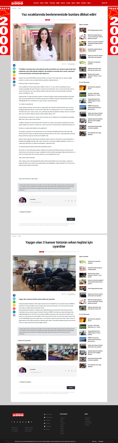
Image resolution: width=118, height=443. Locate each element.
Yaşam (73, 3)
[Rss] (26, 422)
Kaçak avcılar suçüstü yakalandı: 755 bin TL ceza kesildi (94, 76)
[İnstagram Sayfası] (18, 422)
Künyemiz (48, 426)
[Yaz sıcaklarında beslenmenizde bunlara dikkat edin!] (44, 42)
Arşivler (48, 423)
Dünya (42, 3)
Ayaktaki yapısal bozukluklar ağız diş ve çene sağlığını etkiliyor (95, 120)
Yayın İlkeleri (15, 429)
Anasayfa (14, 8)
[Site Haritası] (29, 422)
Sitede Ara (87, 417)
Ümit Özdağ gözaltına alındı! (95, 30)
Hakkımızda (14, 427)
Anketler (87, 419)
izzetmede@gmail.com (36, 202)
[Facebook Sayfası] (12, 422)
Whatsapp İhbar (29, 429)
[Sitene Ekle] (32, 422)
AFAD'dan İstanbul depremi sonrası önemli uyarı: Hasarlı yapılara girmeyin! (95, 36)
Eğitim (78, 3)
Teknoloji (52, 3)
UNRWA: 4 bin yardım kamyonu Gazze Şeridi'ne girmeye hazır (94, 107)
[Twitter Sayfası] (15, 422)
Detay (94, 441)
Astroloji (87, 424)
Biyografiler (88, 421)
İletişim (48, 429)
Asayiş (68, 3)
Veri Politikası (15, 431)
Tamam (101, 441)
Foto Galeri (49, 414)
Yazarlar (48, 420)
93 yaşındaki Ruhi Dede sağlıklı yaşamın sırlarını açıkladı (94, 100)
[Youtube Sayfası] (21, 422)
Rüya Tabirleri (88, 423)
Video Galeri (49, 417)
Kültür (46, 3)
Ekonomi (36, 3)
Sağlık (58, 3)
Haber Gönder (28, 431)
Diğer (89, 3)
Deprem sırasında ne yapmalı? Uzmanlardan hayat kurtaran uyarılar (96, 43)
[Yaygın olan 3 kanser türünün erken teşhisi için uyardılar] (44, 273)
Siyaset (63, 3)
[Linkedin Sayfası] (23, 422)
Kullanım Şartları (29, 427)
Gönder (71, 219)
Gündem (83, 3)
